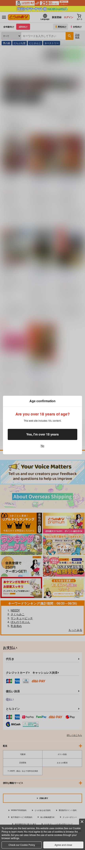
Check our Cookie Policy (21, 844)
